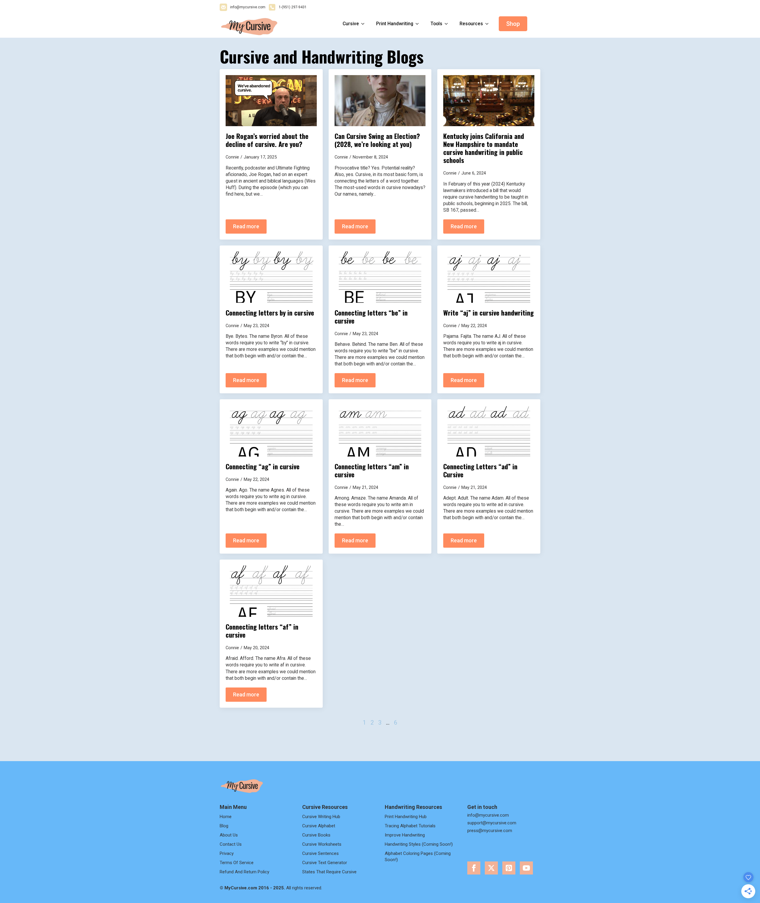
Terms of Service (237, 862)
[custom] (508, 868)
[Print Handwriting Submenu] (419, 23)
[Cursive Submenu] (364, 23)
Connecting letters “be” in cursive (371, 317)
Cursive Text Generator (324, 862)
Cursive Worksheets (321, 844)
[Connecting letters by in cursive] (271, 276)
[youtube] (526, 868)
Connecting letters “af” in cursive (262, 631)
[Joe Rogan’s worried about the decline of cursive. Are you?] (271, 100)
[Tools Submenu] (448, 23)
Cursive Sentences (320, 853)
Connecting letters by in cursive (270, 313)
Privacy (227, 853)
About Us (229, 835)
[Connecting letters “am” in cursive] (380, 431)
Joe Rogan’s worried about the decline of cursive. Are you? (267, 140)
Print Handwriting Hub (406, 816)
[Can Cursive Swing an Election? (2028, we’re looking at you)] (380, 100)
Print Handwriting (394, 23)
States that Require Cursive (329, 872)
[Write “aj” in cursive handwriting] (488, 276)
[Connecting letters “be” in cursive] (380, 277)
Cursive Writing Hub (321, 816)
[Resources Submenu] (488, 23)
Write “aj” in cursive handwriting (488, 313)
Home (226, 816)
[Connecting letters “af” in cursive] (271, 591)
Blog (224, 825)
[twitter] (491, 868)
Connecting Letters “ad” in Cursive (480, 470)
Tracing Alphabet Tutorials (410, 825)
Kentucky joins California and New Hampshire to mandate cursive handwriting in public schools (483, 148)
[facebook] (473, 868)
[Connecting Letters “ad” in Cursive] (488, 430)
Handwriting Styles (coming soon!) (419, 844)
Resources (471, 23)
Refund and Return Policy (244, 872)
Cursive (351, 23)
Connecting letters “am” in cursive (372, 470)
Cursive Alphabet (318, 825)
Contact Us (231, 844)
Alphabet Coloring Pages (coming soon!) (418, 856)
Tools (436, 23)
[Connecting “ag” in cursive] (271, 430)
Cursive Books (316, 835)
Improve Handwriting (405, 835)
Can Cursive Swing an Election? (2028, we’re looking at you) (377, 140)
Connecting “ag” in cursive (263, 466)
